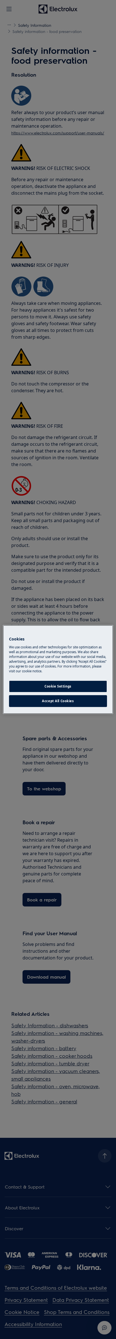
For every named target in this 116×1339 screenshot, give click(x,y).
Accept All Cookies (58, 701)
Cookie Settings (58, 686)
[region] (58, 669)
